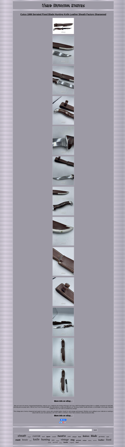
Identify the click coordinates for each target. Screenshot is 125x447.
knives (86, 436)
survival (55, 442)
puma (49, 442)
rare (53, 440)
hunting (45, 439)
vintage (65, 439)
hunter (66, 442)
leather (101, 440)
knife (36, 439)
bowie (25, 439)
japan (48, 436)
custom (36, 436)
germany (102, 436)
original (72, 442)
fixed (108, 439)
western (57, 440)
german (78, 440)
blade (94, 435)
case (69, 436)
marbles (95, 440)
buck (79, 436)
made (17, 440)
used (77, 442)
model (107, 436)
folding (60, 442)
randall (54, 436)
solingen (74, 436)
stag (72, 439)
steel (43, 436)
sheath (22, 435)
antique (84, 440)
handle (62, 436)
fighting (89, 440)
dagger (29, 436)
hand (30, 440)
